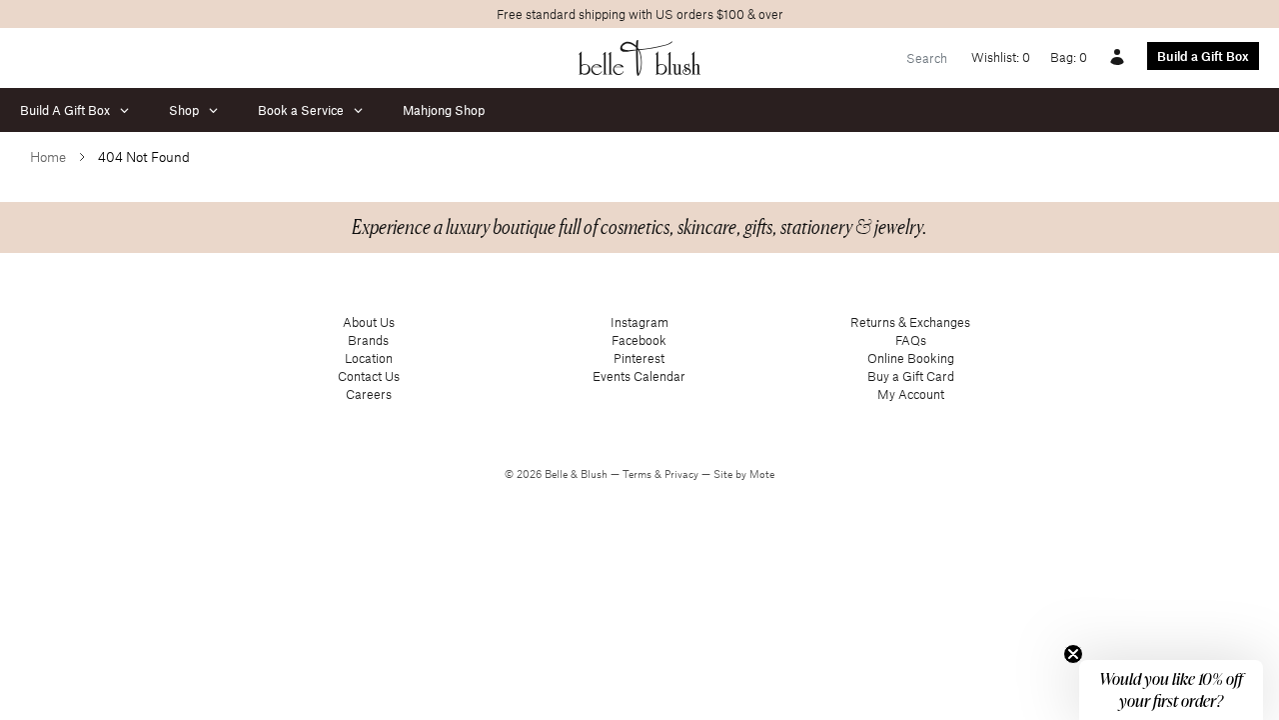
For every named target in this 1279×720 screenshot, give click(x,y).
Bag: (1068, 57)
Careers (369, 394)
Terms (638, 474)
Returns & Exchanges (910, 322)
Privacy (682, 474)
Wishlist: (1000, 57)
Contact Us (369, 376)
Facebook (639, 340)
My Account (910, 394)
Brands (368, 340)
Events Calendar (639, 376)
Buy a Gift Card (910, 376)
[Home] (640, 58)
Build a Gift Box (1203, 56)
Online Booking (910, 358)
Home (48, 156)
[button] (1171, 690)
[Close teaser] (1073, 654)
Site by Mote (743, 474)
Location (369, 358)
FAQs (910, 340)
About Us (369, 322)
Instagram (639, 322)
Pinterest (639, 358)
